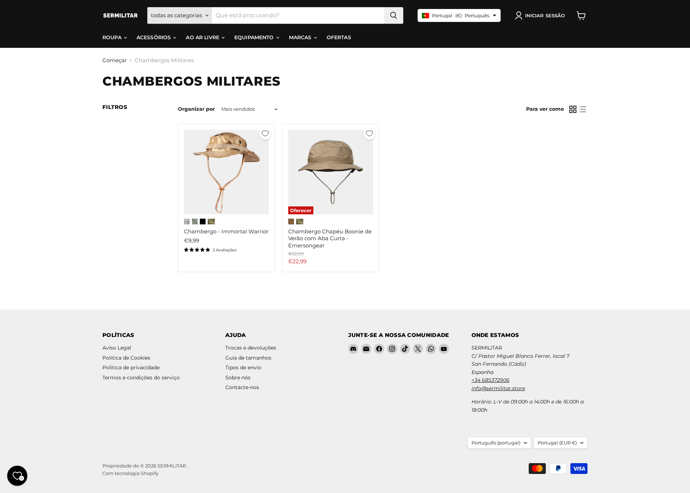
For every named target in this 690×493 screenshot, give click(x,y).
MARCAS (301, 37)
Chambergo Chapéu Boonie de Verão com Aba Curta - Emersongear (330, 238)
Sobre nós (237, 377)
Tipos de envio (243, 367)
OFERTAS (339, 37)
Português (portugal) (496, 443)
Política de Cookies (126, 358)
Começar (114, 60)
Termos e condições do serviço (141, 377)
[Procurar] (393, 15)
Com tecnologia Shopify (130, 473)
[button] (541, 15)
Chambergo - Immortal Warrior (226, 231)
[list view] (583, 109)
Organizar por (196, 109)
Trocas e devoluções (250, 347)
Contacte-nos (242, 387)
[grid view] (573, 109)
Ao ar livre (203, 37)
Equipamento (254, 37)
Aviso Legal (116, 347)
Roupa (112, 37)
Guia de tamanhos (248, 358)
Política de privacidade (131, 367)
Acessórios (154, 37)
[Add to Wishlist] (265, 133)
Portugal (557, 443)
